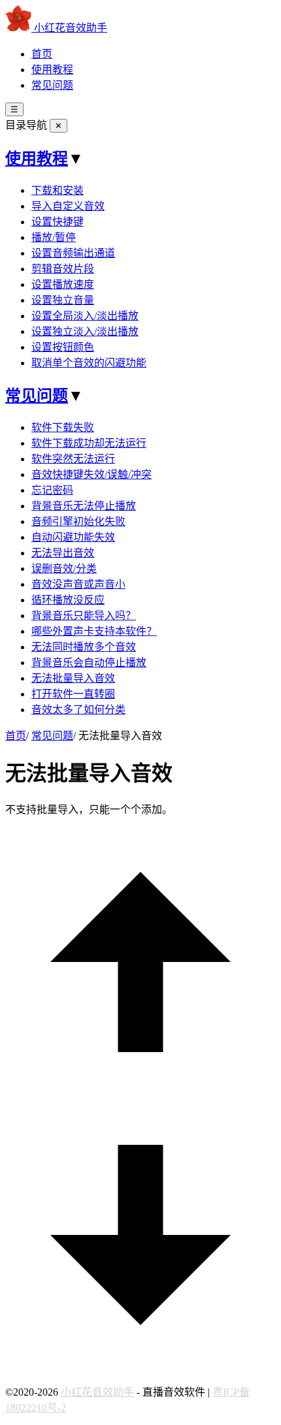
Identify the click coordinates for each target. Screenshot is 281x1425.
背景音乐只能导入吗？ (83, 615)
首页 (41, 53)
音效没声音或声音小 (78, 584)
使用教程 (52, 69)
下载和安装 (57, 190)
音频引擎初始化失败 (78, 521)
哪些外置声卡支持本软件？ (94, 631)
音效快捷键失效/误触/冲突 (91, 474)
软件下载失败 (62, 427)
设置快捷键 (57, 221)
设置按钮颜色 (62, 347)
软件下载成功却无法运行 (88, 443)
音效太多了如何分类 (78, 709)
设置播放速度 (62, 284)
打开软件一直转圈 (73, 693)
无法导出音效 (62, 552)
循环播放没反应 (68, 599)
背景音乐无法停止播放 (83, 505)
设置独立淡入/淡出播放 (85, 331)
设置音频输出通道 (73, 253)
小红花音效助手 (97, 1392)
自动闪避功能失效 (73, 537)
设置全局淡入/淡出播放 (85, 315)
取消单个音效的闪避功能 (88, 362)
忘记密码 (52, 490)
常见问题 (52, 85)
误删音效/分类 (64, 568)
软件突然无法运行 (73, 458)
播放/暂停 (53, 237)
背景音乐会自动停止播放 (88, 662)
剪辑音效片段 (62, 268)
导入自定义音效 (68, 206)
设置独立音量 (62, 300)
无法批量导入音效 (73, 678)
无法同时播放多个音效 (83, 646)
